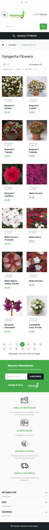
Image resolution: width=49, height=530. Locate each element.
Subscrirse (35, 376)
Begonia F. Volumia (34, 150)
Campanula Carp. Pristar (35, 326)
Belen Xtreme (36, 281)
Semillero (12, 45)
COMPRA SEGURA (24, 431)
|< (4, 344)
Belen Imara (35, 237)
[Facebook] (21, 2)
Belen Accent (35, 193)
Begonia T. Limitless (10, 194)
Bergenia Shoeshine (10, 326)
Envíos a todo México (24, 473)
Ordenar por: (8, 69)
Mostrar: (28, 69)
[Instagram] (26, 2)
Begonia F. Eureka (10, 107)
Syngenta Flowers (28, 45)
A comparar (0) (35, 64)
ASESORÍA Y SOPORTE (24, 451)
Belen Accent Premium (11, 238)
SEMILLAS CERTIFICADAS (24, 408)
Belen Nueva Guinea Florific (12, 282)
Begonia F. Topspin (10, 150)
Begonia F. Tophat (34, 107)
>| (34, 349)
